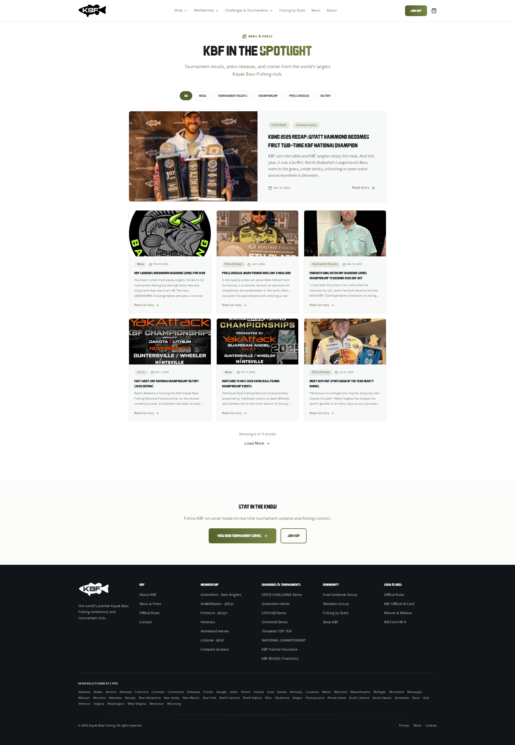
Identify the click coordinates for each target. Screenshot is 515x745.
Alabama (84, 692)
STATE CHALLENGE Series (282, 595)
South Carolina (359, 698)
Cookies (431, 725)
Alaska (98, 692)
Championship (268, 96)
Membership (204, 11)
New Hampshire (150, 698)
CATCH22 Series (274, 613)
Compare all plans (215, 650)
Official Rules (149, 613)
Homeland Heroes (215, 631)
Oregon (297, 698)
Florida (208, 692)
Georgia (221, 692)
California (141, 692)
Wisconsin (156, 704)
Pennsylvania (315, 698)
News (315, 11)
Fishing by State (292, 11)
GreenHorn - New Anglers (221, 595)
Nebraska (115, 698)
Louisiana (312, 692)
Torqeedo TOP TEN (277, 631)
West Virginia (137, 704)
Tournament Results (232, 96)
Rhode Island (337, 698)
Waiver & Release (398, 613)
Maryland (340, 692)
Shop (178, 11)
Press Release (299, 96)
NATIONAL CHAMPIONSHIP (284, 641)
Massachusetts (360, 692)
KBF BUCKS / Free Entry (280, 659)
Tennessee (402, 698)
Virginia (99, 704)
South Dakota (382, 698)
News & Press (150, 604)
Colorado (158, 692)
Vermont (84, 704)
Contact (145, 622)
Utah (426, 698)
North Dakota (252, 698)
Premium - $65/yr (214, 613)
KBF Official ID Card (399, 604)
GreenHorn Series (276, 604)
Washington (115, 704)
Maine (326, 692)
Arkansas (125, 692)
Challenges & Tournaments (246, 11)
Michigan (379, 692)
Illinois (245, 692)
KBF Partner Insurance (279, 650)
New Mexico (191, 698)
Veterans (208, 622)
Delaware (193, 692)
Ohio (268, 698)
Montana (99, 698)
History (326, 96)
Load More (254, 443)
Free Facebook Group (340, 595)
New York (209, 698)
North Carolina (229, 698)
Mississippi (414, 692)
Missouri (84, 698)
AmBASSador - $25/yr (217, 604)
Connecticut (176, 692)
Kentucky (296, 692)
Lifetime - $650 (212, 641)
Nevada (130, 698)
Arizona (111, 692)
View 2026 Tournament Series (239, 536)
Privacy (404, 725)
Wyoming (174, 704)
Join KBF (416, 11)
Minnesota (396, 692)
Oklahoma (282, 698)
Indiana (258, 692)
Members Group (336, 604)
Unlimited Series (275, 622)
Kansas (282, 692)
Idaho (234, 692)
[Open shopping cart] (434, 10)
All (186, 96)
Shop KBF (330, 622)
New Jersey (171, 698)
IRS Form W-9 (395, 622)
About (332, 11)
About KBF (148, 595)
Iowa (270, 692)
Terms (417, 725)
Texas (416, 698)
